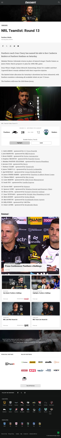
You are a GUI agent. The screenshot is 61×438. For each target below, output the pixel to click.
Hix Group (30, 177)
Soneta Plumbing (42, 161)
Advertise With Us (33, 433)
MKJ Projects (30, 154)
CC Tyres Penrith (30, 151)
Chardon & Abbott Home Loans (42, 174)
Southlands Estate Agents (34, 200)
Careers (17, 433)
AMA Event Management (34, 180)
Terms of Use (4, 433)
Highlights (19, 143)
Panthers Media (6, 37)
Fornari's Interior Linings (34, 192)
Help (21, 433)
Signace (27, 186)
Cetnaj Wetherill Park (33, 172)
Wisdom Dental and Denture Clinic (39, 189)
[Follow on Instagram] (24, 392)
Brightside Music (31, 205)
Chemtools (30, 167)
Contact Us (26, 433)
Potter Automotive (31, 156)
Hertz (25, 164)
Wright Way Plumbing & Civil (38, 194)
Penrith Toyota (34, 159)
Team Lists (4, 25)
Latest (41, 143)
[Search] (59, 2)
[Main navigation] (2, 2)
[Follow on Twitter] (21, 392)
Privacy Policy (11, 433)
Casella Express (28, 182)
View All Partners (30, 385)
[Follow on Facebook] (18, 392)
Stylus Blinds (30, 197)
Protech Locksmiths (34, 169)
